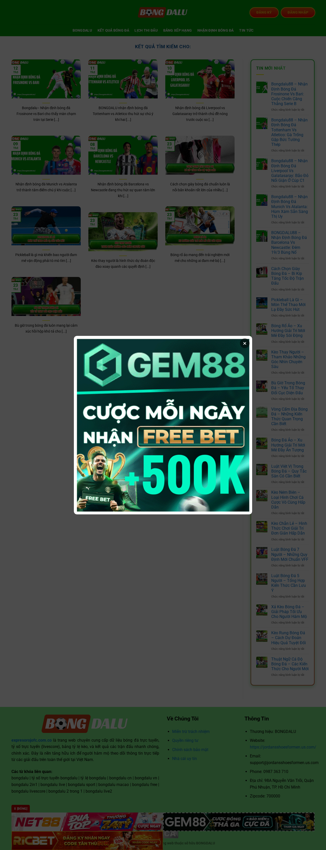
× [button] (245, 343)
